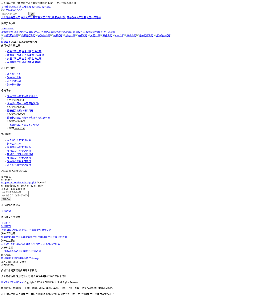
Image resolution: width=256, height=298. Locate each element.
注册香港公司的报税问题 (20, 110)
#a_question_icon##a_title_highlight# (18, 182)
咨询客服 (36, 51)
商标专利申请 (23, 244)
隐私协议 (26, 258)
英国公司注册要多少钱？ (53, 17)
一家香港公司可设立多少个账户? (24, 125)
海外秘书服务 (14, 84)
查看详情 (26, 51)
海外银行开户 (14, 74)
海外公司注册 (14, 143)
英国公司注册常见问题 (19, 151)
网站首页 (6, 42)
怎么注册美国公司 (10, 17)
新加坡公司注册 (15, 55)
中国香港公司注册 (10, 237)
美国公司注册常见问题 (19, 158)
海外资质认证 (14, 81)
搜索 (32, 14)
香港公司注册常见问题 (19, 147)
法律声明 (16, 258)
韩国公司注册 (94, 17)
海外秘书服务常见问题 (19, 165)
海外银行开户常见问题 (19, 140)
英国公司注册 (14, 62)
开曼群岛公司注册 (76, 17)
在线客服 (6, 258)
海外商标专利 (14, 77)
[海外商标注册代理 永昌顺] (11, 10)
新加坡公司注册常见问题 (20, 154)
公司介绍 (6, 251)
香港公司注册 (14, 51)
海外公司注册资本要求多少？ (22, 96)
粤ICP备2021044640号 (12, 282)
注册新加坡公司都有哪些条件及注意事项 (28, 117)
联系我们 (36, 251)
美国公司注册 (14, 58)
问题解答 (26, 251)
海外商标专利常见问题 (19, 161)
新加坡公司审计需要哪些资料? (23, 103)
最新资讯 (16, 251)
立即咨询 (6, 199)
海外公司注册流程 (30, 17)
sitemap (35, 258)
